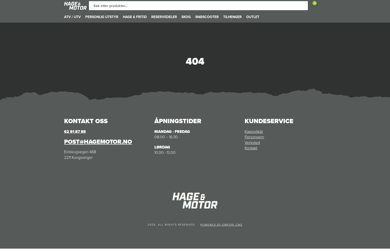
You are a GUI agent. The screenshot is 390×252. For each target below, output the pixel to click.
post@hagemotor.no (98, 141)
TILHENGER (232, 16)
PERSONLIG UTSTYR (101, 16)
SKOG (186, 16)
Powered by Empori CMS (221, 225)
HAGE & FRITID (135, 16)
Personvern (254, 137)
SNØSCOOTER (207, 16)
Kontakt (251, 148)
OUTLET (252, 16)
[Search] (303, 5)
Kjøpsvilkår (254, 131)
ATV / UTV (72, 16)
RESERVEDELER (164, 16)
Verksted (252, 143)
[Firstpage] (75, 6)
